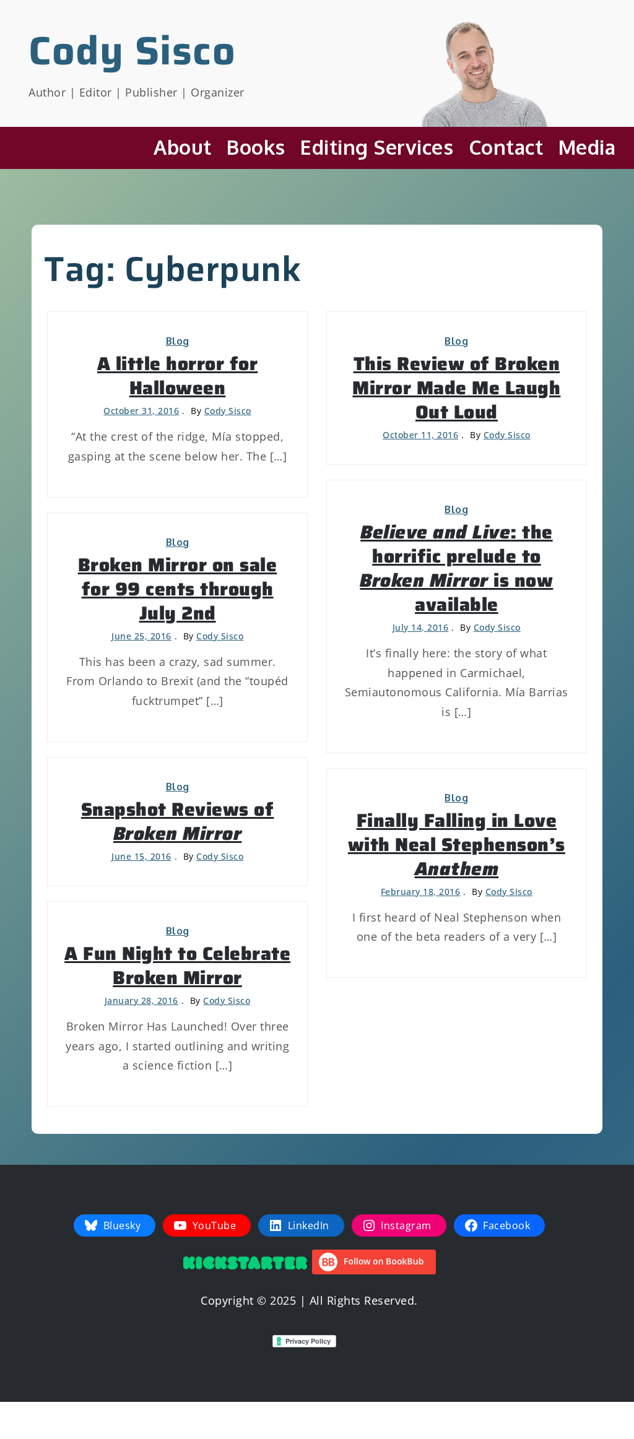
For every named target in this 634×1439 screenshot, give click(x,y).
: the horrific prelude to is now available (456, 568)
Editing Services (376, 147)
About (183, 147)
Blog (177, 341)
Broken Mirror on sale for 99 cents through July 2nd (177, 589)
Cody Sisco (132, 50)
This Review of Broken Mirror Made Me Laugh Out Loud (456, 388)
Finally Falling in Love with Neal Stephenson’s (456, 844)
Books (256, 147)
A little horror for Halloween (177, 376)
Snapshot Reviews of (177, 821)
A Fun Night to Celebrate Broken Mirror (177, 965)
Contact (506, 147)
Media (587, 147)
